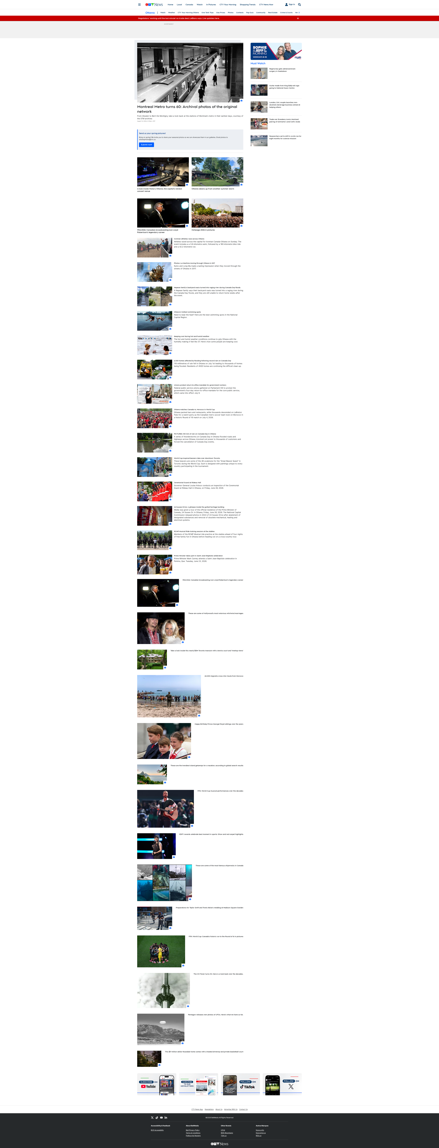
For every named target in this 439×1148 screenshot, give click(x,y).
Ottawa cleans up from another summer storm (213, 189)
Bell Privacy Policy (192, 1130)
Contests (240, 12)
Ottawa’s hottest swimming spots (187, 312)
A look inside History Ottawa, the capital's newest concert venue (159, 190)
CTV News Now (266, 5)
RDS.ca (258, 1136)
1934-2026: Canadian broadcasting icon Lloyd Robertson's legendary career (157, 231)
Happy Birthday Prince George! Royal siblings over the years (219, 724)
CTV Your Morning (228, 5)
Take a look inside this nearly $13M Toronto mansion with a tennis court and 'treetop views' (207, 651)
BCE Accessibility (157, 1130)
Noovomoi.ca (261, 1133)
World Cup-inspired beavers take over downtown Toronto (197, 458)
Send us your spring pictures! (152, 133)
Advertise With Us (230, 1109)
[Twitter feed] (152, 1117)
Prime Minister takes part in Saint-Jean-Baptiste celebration (198, 556)
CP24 (223, 1130)
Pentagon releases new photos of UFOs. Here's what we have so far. (215, 1015)
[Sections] (139, 4)
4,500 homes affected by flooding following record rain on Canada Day (202, 361)
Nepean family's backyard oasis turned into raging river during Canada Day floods (207, 287)
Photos (230, 12)
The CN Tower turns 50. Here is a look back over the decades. (218, 974)
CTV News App (197, 1109)
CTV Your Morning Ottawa (188, 12)
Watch (200, 5)
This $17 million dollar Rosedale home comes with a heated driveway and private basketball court (204, 1052)
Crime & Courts (286, 12)
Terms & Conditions (193, 1133)
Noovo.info (260, 1130)
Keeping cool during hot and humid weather (191, 336)
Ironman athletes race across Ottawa (189, 239)
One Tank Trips (208, 12)
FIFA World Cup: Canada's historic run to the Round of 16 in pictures (216, 936)
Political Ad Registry (193, 1136)
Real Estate (272, 12)
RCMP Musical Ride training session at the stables (194, 531)
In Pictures (211, 5)
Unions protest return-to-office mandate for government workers (200, 385)
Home (170, 5)
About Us (218, 1109)
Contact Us (243, 1109)
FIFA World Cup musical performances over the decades (220, 791)
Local (179, 5)
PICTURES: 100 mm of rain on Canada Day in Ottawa (195, 434)
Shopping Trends (248, 5)
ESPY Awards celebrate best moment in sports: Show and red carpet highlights (211, 834)
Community (260, 12)
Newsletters (209, 1109)
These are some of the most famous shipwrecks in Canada (219, 866)
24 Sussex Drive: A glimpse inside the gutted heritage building (199, 507)
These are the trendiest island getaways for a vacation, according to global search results (207, 765)
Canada (189, 5)
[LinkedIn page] (166, 1117)
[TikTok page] (156, 1117)
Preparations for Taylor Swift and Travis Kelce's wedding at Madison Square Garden (209, 908)
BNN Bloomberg (227, 1133)
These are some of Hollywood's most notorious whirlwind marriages (215, 613)
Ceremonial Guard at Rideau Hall (187, 483)
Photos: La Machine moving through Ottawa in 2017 (194, 263)
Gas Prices (220, 12)
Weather (171, 12)
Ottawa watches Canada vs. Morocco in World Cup (194, 409)
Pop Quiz (249, 12)
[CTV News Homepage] (154, 4)
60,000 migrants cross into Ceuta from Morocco (224, 676)
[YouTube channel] (161, 1117)
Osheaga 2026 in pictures (203, 230)
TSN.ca (223, 1136)
